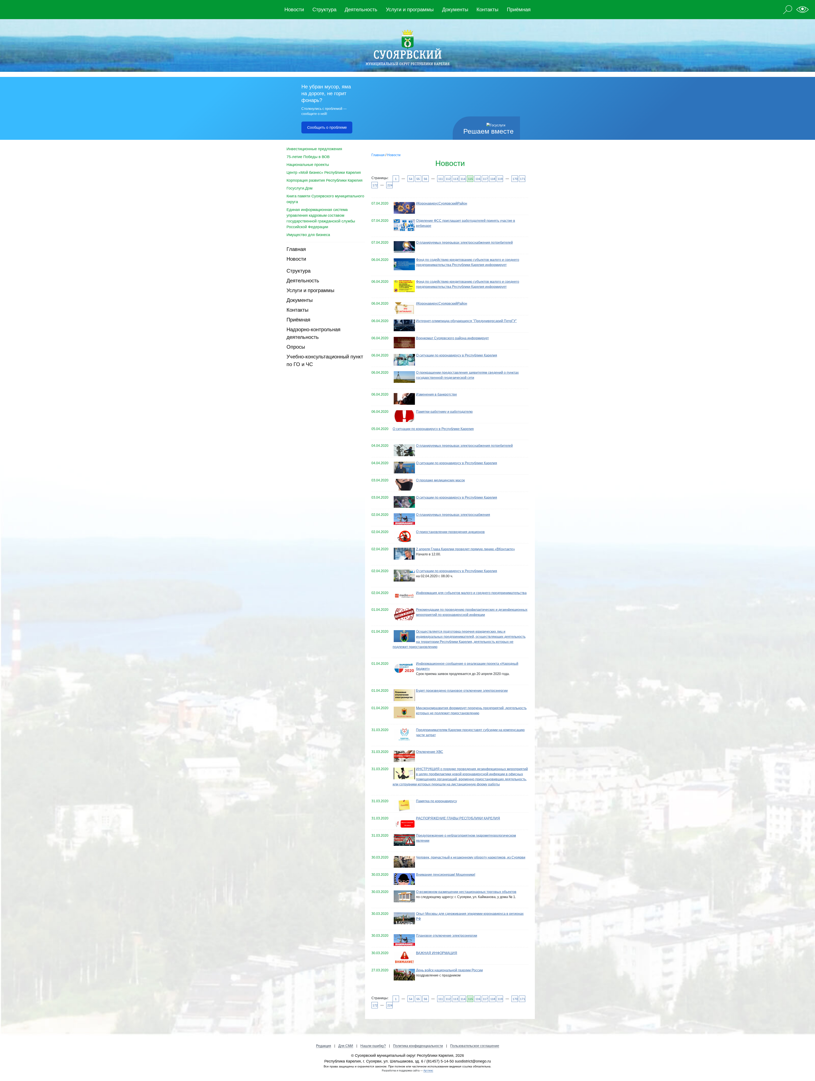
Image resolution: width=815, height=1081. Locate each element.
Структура (324, 9)
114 (463, 179)
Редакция (323, 1046)
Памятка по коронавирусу (436, 801)
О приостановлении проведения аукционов (450, 532)
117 (485, 179)
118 (492, 179)
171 (522, 179)
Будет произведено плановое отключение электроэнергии (462, 690)
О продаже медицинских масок (440, 480)
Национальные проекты (308, 165)
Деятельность (361, 9)
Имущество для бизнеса (308, 235)
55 (418, 179)
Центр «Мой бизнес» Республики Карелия (324, 172)
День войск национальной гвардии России (449, 970)
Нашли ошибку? (373, 1046)
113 (455, 179)
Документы (455, 9)
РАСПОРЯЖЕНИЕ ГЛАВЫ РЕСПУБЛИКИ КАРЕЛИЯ (458, 818)
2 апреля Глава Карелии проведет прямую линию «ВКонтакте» (465, 549)
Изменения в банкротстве (436, 394)
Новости (294, 9)
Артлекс (428, 1070)
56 (425, 179)
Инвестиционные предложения (314, 149)
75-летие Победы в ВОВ (308, 157)
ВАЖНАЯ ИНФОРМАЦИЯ (436, 953)
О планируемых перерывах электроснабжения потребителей (464, 242)
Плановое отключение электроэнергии (446, 935)
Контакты (487, 9)
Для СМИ (345, 1046)
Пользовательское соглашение (474, 1046)
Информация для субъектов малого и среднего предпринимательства (471, 593)
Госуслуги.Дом (299, 188)
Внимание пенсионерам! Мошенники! (445, 874)
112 (448, 179)
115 (470, 179)
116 (478, 179)
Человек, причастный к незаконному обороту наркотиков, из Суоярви (470, 857)
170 (515, 179)
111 (440, 179)
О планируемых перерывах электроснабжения (453, 514)
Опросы (296, 347)
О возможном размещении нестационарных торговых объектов (466, 892)
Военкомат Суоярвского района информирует (452, 338)
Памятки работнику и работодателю (444, 411)
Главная (296, 249)
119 (500, 179)
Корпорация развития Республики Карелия (325, 180)
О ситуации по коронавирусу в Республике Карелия (456, 355)
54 (410, 179)
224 (389, 185)
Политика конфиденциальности (418, 1046)
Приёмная (519, 9)
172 (375, 185)
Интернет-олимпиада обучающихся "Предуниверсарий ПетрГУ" (466, 321)
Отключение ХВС (429, 752)
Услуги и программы (410, 9)
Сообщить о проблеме (327, 127)
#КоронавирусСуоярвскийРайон (441, 203)
